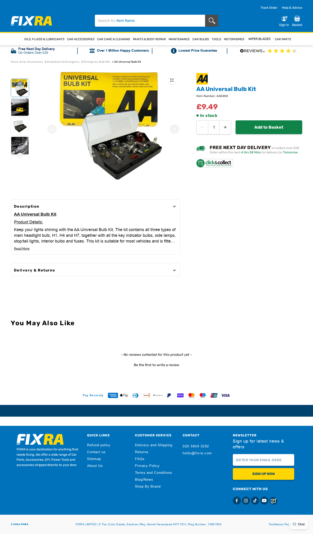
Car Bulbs (200, 39)
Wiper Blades (259, 39)
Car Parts (283, 39)
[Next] (174, 129)
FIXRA (24, 524)
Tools (216, 39)
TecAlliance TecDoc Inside (285, 524)
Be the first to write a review (156, 365)
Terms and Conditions (153, 472)
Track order (269, 7)
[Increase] (225, 127)
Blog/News (144, 479)
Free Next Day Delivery (36, 49)
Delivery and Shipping (153, 445)
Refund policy (98, 445)
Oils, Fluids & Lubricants (44, 39)
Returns (141, 452)
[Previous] (52, 129)
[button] (156, 364)
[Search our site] (212, 20)
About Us (95, 465)
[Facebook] (237, 501)
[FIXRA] (31, 21)
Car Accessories (80, 39)
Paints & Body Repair (149, 39)
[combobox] (150, 21)
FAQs (140, 459)
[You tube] (264, 501)
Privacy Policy (147, 465)
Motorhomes (234, 39)
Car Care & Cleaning (113, 39)
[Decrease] (202, 127)
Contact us (96, 452)
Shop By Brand (148, 486)
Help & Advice (292, 8)
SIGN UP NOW (263, 474)
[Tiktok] (255, 501)
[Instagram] (246, 501)
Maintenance (179, 39)
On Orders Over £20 (33, 52)
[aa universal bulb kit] (172, 80)
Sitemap (94, 459)
